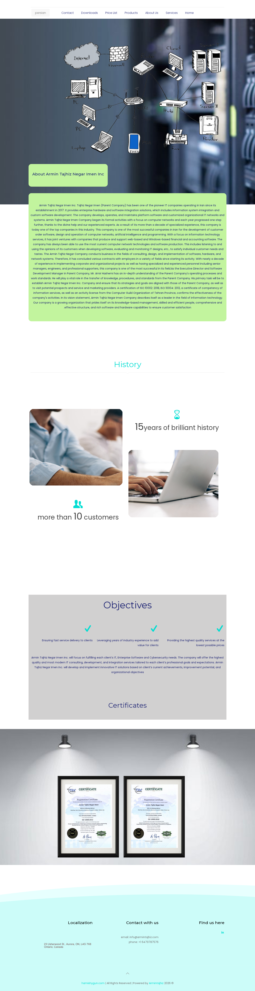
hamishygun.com (93, 983)
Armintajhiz (156, 983)
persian (40, 13)
